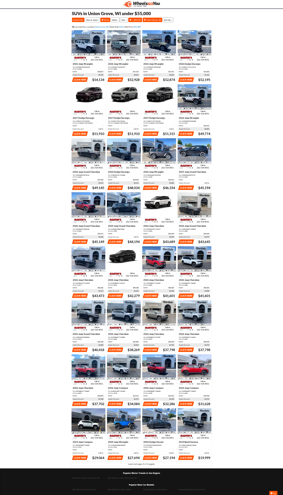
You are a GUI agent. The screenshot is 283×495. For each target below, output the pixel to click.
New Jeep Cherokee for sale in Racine (192, 489)
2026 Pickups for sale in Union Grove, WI (122, 478)
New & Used (92, 19)
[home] (141, 4)
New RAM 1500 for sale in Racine (84, 489)
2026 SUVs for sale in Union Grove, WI (86, 478)
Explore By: (78, 19)
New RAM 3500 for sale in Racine (119, 489)
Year (123, 19)
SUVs (106, 19)
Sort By (167, 19)
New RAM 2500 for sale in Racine (155, 489)
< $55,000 (136, 19)
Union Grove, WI (153, 19)
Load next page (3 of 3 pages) (141, 463)
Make (114, 19)
